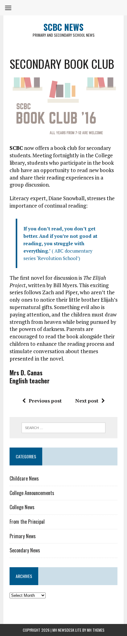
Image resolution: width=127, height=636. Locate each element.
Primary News (23, 536)
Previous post (45, 400)
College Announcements (32, 493)
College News (22, 507)
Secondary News (25, 550)
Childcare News (24, 478)
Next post (86, 400)
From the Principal (27, 521)
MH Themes (95, 630)
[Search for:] (63, 427)
